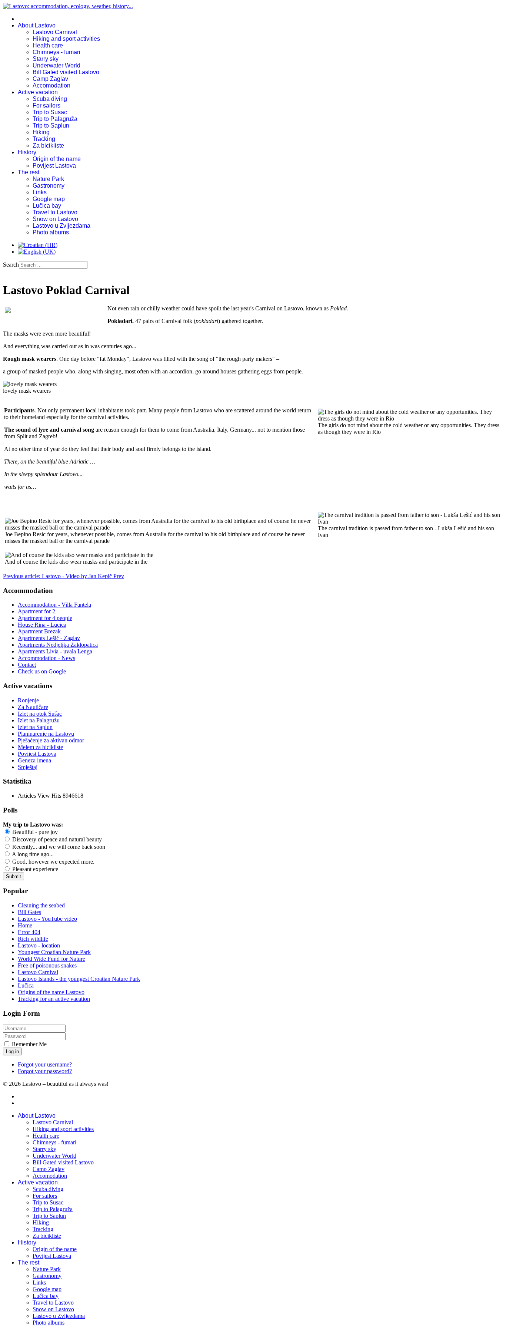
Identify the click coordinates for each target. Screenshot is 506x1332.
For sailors (46, 105)
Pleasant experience (34, 869)
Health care (48, 45)
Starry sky (46, 59)
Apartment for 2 (36, 611)
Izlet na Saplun (35, 727)
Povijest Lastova (54, 165)
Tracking (44, 139)
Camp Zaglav (50, 79)
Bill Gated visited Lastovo (66, 72)
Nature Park (48, 179)
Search (11, 264)
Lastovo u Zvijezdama (61, 225)
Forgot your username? (45, 1064)
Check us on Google (42, 671)
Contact (27, 665)
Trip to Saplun (51, 125)
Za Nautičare (33, 707)
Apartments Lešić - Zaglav (49, 638)
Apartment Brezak (39, 631)
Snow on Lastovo (55, 219)
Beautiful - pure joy (34, 832)
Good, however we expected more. (52, 861)
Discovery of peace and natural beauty (56, 839)
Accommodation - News (46, 658)
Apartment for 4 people (45, 618)
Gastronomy (48, 185)
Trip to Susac (50, 112)
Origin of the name (57, 159)
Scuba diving (50, 99)
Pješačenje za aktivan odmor (51, 740)
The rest (28, 172)
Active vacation (38, 92)
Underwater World (56, 65)
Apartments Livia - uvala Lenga (55, 651)
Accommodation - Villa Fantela (54, 604)
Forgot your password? (45, 1071)
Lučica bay (47, 205)
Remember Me (29, 1044)
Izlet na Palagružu (39, 720)
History (27, 152)
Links (40, 192)
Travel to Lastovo (55, 212)
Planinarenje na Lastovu (46, 734)
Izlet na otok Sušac (40, 713)
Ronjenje (28, 700)
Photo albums (51, 232)
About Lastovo (37, 25)
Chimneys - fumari (56, 52)
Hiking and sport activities (66, 39)
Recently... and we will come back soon (58, 847)
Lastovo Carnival (55, 32)
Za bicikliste (48, 145)
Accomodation (51, 85)
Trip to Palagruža (55, 119)
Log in (12, 1051)
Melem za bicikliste (40, 747)
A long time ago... (32, 854)
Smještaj (27, 767)
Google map (49, 199)
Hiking (41, 132)
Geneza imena (34, 760)
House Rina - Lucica (42, 625)
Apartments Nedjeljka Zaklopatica (58, 645)
